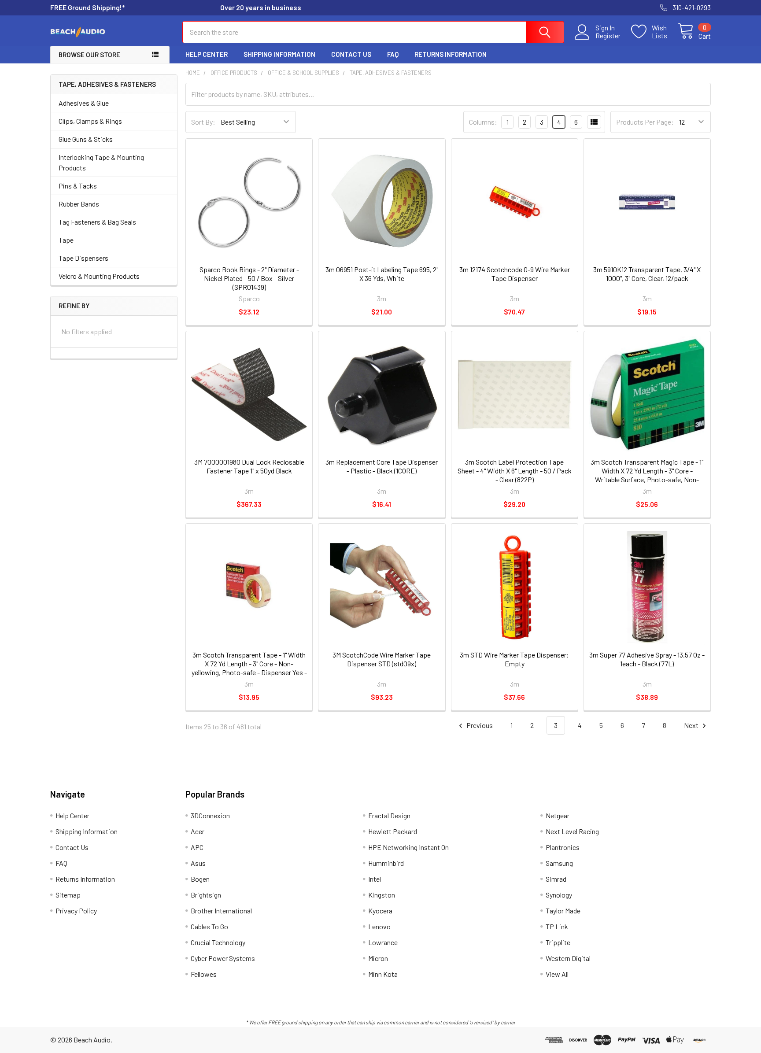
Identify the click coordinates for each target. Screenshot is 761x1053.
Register (608, 36)
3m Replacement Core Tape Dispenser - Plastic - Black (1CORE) (381, 466)
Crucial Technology (218, 942)
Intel (374, 879)
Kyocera (380, 910)
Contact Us (351, 54)
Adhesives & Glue (84, 103)
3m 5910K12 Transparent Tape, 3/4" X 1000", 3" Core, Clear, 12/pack (647, 273)
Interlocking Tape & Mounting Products (101, 162)
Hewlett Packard (392, 831)
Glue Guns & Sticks (86, 139)
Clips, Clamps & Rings (90, 121)
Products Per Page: (645, 122)
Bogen (200, 879)
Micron (378, 958)
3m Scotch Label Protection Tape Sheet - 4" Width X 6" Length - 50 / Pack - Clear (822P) (515, 471)
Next (692, 725)
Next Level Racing (572, 831)
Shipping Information (279, 54)
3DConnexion (210, 815)
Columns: (483, 122)
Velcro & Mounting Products (99, 276)
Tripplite (558, 942)
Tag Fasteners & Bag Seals (97, 222)
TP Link (557, 926)
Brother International (221, 910)
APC (197, 847)
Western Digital (568, 958)
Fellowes (204, 974)
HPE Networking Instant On (408, 847)
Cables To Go (209, 926)
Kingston (381, 894)
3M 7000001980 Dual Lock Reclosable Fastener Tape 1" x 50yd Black (249, 466)
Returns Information (450, 54)
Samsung (559, 863)
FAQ (393, 54)
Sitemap (68, 894)
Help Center (206, 54)
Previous (479, 725)
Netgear (557, 815)
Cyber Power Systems (223, 958)
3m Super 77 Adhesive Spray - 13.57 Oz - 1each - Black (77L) (647, 659)
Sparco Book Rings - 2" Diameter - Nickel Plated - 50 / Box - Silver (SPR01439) (249, 278)
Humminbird (386, 863)
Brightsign (206, 894)
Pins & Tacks (78, 185)
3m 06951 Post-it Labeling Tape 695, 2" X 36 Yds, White (381, 273)
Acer (197, 831)
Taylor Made (563, 910)
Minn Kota (383, 974)
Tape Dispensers (83, 258)
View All (557, 974)
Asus (198, 863)
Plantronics (563, 847)
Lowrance (383, 942)
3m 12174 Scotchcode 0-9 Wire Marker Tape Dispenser (514, 273)
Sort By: (203, 122)
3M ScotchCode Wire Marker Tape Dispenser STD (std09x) (381, 659)
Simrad (556, 879)
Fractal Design (389, 815)
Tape (66, 240)
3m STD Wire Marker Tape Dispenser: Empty (514, 659)
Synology (559, 894)
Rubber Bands (79, 204)
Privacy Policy (76, 910)
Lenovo (379, 926)
